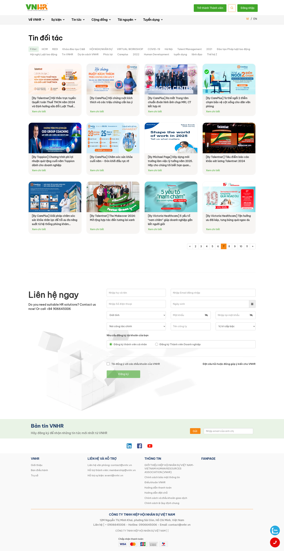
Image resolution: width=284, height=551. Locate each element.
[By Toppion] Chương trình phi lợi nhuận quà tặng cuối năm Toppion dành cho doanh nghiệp (53, 161)
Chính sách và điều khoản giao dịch (165, 498)
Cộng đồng (100, 20)
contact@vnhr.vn (121, 465)
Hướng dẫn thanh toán (158, 487)
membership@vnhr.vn (122, 470)
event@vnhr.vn (114, 475)
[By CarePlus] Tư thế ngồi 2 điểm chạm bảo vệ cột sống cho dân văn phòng (228, 102)
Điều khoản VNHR (155, 482)
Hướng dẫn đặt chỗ (156, 492)
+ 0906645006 (115, 524)
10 (241, 246)
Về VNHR (35, 20)
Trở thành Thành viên (210, 8)
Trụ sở (34, 475)
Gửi (195, 431)
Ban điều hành (39, 470)
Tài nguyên (126, 20)
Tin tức (76, 20)
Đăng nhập (247, 8)
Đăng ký (123, 374)
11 (247, 246)
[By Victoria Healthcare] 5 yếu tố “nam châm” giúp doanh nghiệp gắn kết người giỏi (170, 220)
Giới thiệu (36, 465)
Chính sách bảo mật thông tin (162, 477)
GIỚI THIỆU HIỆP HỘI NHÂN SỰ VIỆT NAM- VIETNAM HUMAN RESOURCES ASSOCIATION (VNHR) (169, 468)
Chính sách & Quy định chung (161, 503)
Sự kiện (56, 20)
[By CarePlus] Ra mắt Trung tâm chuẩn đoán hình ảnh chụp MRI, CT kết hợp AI (169, 102)
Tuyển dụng (151, 20)
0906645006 (148, 524)
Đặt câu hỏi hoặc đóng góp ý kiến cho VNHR (229, 363)
